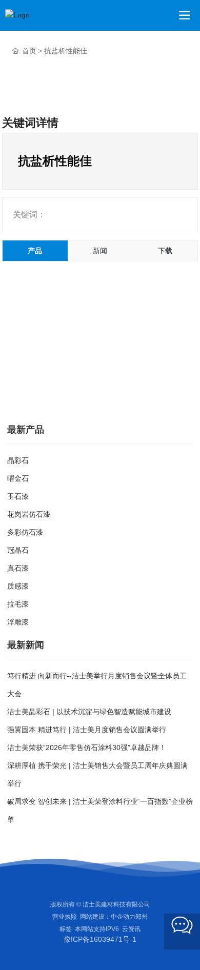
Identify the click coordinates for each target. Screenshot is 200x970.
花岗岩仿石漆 (28, 514)
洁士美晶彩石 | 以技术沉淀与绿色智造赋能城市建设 (89, 712)
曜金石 (18, 478)
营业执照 (64, 916)
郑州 (141, 916)
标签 (65, 929)
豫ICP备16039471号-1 (100, 939)
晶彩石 (18, 460)
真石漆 (18, 568)
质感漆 (18, 586)
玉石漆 (18, 496)
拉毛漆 (18, 604)
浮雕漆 (18, 622)
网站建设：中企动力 (107, 916)
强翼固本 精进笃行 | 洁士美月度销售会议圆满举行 (86, 729)
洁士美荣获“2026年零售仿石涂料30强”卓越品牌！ (86, 747)
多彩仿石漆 (25, 532)
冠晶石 (18, 550)
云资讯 (131, 929)
